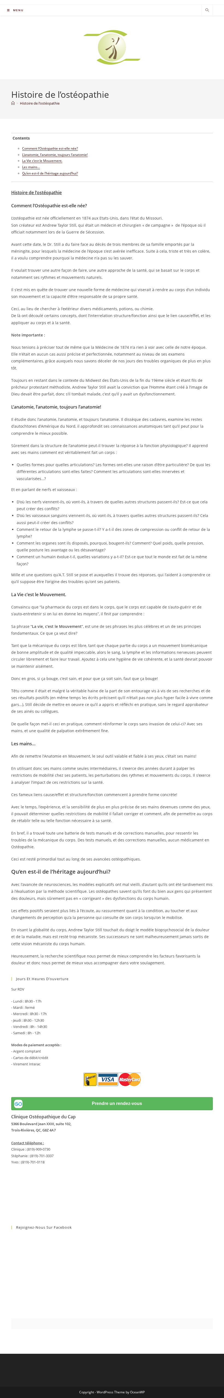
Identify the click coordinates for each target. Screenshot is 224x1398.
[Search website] (207, 10)
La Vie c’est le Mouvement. (42, 160)
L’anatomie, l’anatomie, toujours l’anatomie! (55, 154)
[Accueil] (13, 103)
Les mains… (31, 167)
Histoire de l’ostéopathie (40, 103)
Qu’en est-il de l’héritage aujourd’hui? (50, 173)
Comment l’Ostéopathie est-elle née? (50, 148)
